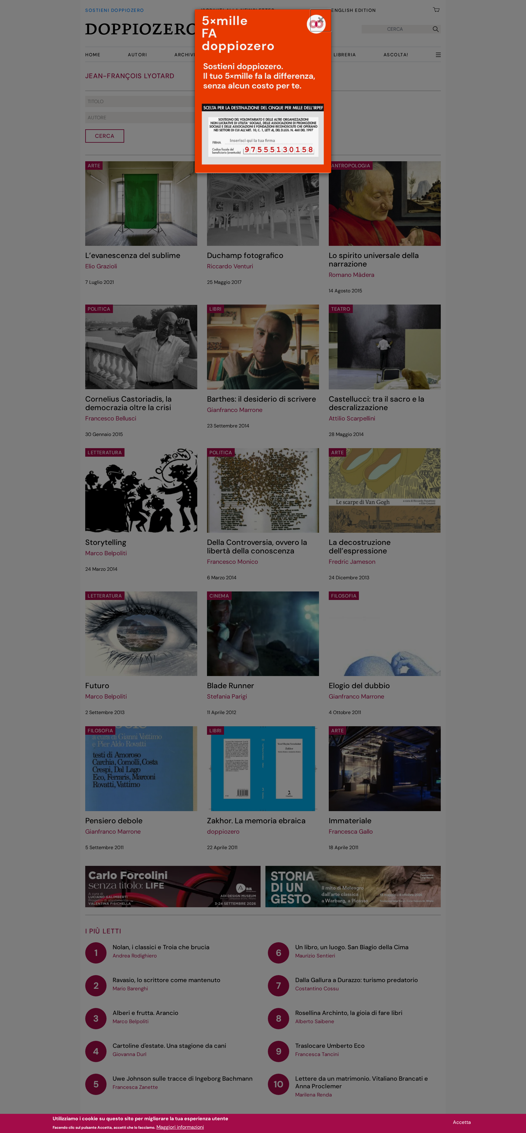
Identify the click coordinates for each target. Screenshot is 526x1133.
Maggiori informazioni (180, 1127)
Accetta (462, 1122)
